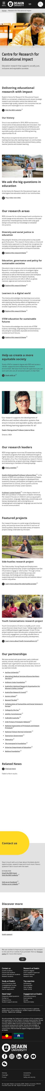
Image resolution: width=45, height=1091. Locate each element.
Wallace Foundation (12, 751)
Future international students (11, 974)
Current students (7, 970)
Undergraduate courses (9, 985)
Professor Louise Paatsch (11, 492)
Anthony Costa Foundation (15, 682)
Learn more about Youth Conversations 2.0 (21, 641)
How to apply (28, 987)
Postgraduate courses (8, 987)
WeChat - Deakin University (4, 1064)
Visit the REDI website (13, 110)
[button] (22, 166)
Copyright (5, 1075)
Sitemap (4, 1073)
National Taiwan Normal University (18, 732)
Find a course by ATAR (9, 983)
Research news (28, 976)
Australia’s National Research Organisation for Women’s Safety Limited (22, 687)
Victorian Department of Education (18, 747)
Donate (26, 1000)
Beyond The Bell (11, 700)
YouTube (33, 1056)
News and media (29, 1002)
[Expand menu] (4, 3)
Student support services (9, 1002)
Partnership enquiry (30, 996)
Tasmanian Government (14, 736)
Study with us (10, 375)
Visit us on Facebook (9, 882)
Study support (7, 934)
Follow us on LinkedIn (10, 884)
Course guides (28, 985)
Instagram (11, 1056)
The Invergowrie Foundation (15, 743)
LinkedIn (19, 1056)
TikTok (26, 1056)
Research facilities (29, 974)
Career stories (28, 989)
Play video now (11, 198)
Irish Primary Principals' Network (17, 722)
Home (4, 10)
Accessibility (27, 1073)
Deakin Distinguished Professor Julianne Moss (19, 475)
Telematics (9, 739)
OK (22, 959)
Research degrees (29, 970)
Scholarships (27, 983)
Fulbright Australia (12, 718)
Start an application (8, 989)
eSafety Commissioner (13, 714)
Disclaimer (27, 1075)
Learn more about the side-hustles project (20, 584)
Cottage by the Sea (12, 710)
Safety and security (29, 1077)
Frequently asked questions (10, 996)
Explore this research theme (15, 253)
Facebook (4, 1056)
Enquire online (6, 1000)
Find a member (10, 468)
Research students (7, 976)
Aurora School (10, 696)
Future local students (8, 972)
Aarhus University (11, 672)
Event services (28, 998)
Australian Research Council (15, 692)
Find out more (10, 769)
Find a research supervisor (32, 972)
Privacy (4, 1077)
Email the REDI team (9, 873)
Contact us (5, 998)
